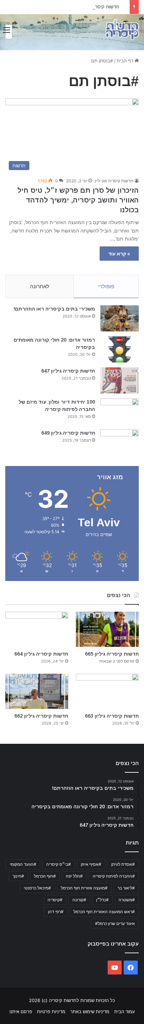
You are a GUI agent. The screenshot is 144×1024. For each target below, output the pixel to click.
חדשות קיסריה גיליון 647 (68, 371)
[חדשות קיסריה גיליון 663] (107, 691)
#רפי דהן (56, 911)
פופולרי (106, 286)
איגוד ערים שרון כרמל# (115, 923)
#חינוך (18, 876)
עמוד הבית (124, 1011)
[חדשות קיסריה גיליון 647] (119, 380)
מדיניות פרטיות (51, 1011)
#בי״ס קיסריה (58, 864)
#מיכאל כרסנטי (37, 888)
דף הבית (126, 60)
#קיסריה (55, 899)
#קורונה (79, 899)
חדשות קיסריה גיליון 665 (112, 654)
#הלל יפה (74, 876)
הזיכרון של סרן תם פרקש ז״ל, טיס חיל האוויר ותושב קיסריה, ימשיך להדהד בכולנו (78, 200)
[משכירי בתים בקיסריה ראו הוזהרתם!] (119, 318)
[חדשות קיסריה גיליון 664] (36, 629)
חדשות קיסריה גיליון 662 (41, 716)
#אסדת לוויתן (123, 864)
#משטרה (126, 899)
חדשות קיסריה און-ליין (114, 180)
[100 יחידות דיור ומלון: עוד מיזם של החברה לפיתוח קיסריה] (119, 411)
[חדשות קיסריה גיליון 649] (119, 442)
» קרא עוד (119, 254)
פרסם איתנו (20, 1011)
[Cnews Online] (122, 29)
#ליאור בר (126, 888)
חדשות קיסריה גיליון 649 (68, 433)
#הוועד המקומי (23, 864)
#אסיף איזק (91, 864)
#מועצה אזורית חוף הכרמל (84, 888)
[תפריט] (8, 31)
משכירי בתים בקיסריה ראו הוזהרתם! (54, 309)
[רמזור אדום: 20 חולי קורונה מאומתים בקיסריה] (119, 349)
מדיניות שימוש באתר (89, 1011)
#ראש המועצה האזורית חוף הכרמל (104, 911)
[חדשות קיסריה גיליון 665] (107, 629)
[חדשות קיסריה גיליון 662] (36, 691)
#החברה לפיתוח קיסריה (114, 876)
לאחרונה (39, 286)
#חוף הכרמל (45, 876)
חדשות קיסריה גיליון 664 (41, 654)
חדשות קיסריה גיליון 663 (95, 6)
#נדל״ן (102, 899)
